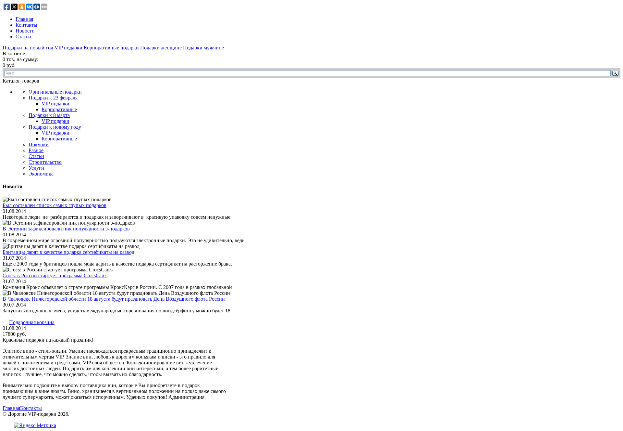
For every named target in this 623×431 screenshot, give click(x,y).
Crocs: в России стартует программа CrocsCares (55, 275)
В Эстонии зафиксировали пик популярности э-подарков (66, 228)
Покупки (39, 144)
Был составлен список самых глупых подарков (54, 205)
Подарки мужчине (203, 47)
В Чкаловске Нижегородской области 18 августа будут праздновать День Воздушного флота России (114, 299)
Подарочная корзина (32, 322)
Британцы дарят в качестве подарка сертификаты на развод (68, 252)
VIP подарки (68, 47)
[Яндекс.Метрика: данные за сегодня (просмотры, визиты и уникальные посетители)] (35, 425)
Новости (25, 30)
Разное (36, 150)
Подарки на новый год (28, 47)
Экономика (41, 173)
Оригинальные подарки (55, 92)
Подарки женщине (161, 47)
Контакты (26, 25)
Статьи (23, 36)
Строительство (45, 162)
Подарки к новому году (55, 127)
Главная (24, 19)
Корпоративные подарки (111, 47)
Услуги (36, 168)
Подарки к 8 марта (49, 115)
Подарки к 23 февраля (53, 97)
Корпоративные (59, 109)
